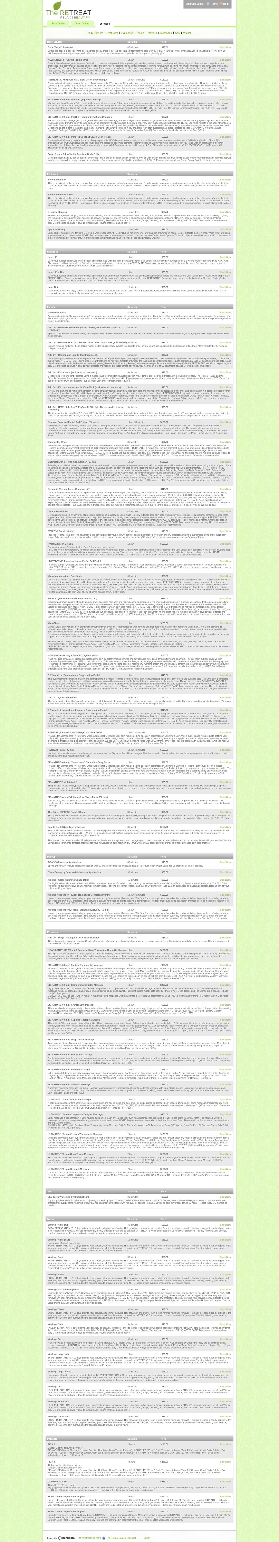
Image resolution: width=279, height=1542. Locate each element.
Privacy (147, 1538)
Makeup (152, 33)
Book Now (225, 47)
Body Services (95, 33)
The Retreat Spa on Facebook (121, 1538)
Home (214, 3)
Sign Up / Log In (194, 3)
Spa (177, 33)
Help (226, 3)
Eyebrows (112, 33)
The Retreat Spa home (90, 1537)
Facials (140, 33)
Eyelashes (127, 33)
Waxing (187, 33)
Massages (166, 33)
